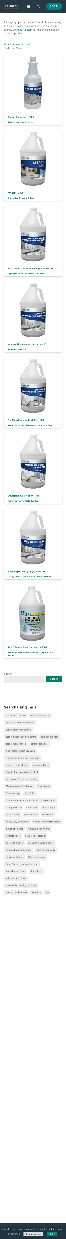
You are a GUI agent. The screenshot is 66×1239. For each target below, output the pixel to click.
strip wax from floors (16, 878)
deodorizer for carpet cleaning (21, 779)
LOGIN (54, 6)
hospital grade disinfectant (46, 821)
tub (47, 892)
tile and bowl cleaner (16, 892)
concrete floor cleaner (17, 765)
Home (7, 44)
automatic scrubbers (40, 715)
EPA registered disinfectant (19, 786)
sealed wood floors (16, 871)
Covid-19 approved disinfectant (22, 772)
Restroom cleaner (15, 857)
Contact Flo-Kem (23, 29)
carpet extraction (49, 736)
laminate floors (13, 835)
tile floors (36, 892)
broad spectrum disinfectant (20, 722)
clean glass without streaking (20, 751)
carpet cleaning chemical (18, 729)
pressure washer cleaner (40, 843)
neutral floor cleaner (35, 835)
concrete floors (41, 765)
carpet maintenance (16, 743)
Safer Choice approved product (22, 864)
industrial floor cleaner (39, 828)
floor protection (14, 807)
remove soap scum (45, 850)
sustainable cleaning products (21, 885)
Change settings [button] (33, 1234)
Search (8, 673)
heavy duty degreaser (17, 821)
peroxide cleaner (14, 843)
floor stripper (49, 807)
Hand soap (47, 814)
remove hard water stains (18, 850)
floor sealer (32, 807)
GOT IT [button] (52, 1234)
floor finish (29, 793)
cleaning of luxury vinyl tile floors (22, 758)
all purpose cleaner (15, 715)
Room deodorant (37, 857)
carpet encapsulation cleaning (21, 736)
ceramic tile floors (40, 743)
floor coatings (13, 793)
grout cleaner (31, 814)
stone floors (36, 871)
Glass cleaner (12, 814)
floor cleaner (44, 786)
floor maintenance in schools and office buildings (30, 800)
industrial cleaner (14, 828)
